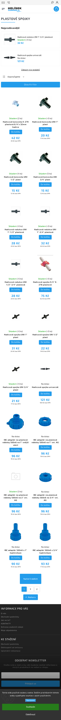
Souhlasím (30, 706)
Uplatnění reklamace (10, 651)
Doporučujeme (14, 76)
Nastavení (30, 700)
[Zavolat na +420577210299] (9, 2)
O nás (3, 613)
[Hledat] (52, 3)
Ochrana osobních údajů (12, 627)
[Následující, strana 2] (31, 589)
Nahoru (32, 597)
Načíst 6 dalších (30, 579)
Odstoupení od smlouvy (12, 647)
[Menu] (3, 8)
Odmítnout (30, 714)
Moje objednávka (9, 630)
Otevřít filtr (30, 84)
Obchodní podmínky (10, 617)
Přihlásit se (30, 683)
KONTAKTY (6, 623)
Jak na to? (5, 620)
